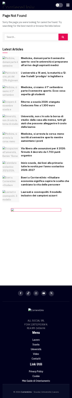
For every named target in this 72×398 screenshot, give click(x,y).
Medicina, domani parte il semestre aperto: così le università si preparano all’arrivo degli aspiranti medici (44, 61)
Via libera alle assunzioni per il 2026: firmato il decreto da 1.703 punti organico (43, 152)
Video (36, 353)
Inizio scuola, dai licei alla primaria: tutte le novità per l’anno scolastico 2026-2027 (42, 166)
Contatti (36, 358)
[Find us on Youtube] (43, 293)
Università (36, 349)
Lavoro (36, 339)
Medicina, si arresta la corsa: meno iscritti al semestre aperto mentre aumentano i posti (42, 137)
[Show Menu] (67, 5)
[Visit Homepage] (18, 5)
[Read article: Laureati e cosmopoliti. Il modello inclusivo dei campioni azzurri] (11, 196)
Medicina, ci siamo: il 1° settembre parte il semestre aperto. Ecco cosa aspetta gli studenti (43, 91)
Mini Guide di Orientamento (36, 380)
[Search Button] (63, 37)
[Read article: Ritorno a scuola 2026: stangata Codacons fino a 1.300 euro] (11, 106)
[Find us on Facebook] (20, 293)
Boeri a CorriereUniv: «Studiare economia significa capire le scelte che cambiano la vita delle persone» (45, 181)
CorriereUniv (26, 392)
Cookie (36, 376)
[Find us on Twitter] (51, 293)
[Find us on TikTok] (28, 293)
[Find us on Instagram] (36, 293)
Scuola (36, 344)
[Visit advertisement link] (36, 241)
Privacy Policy (36, 371)
